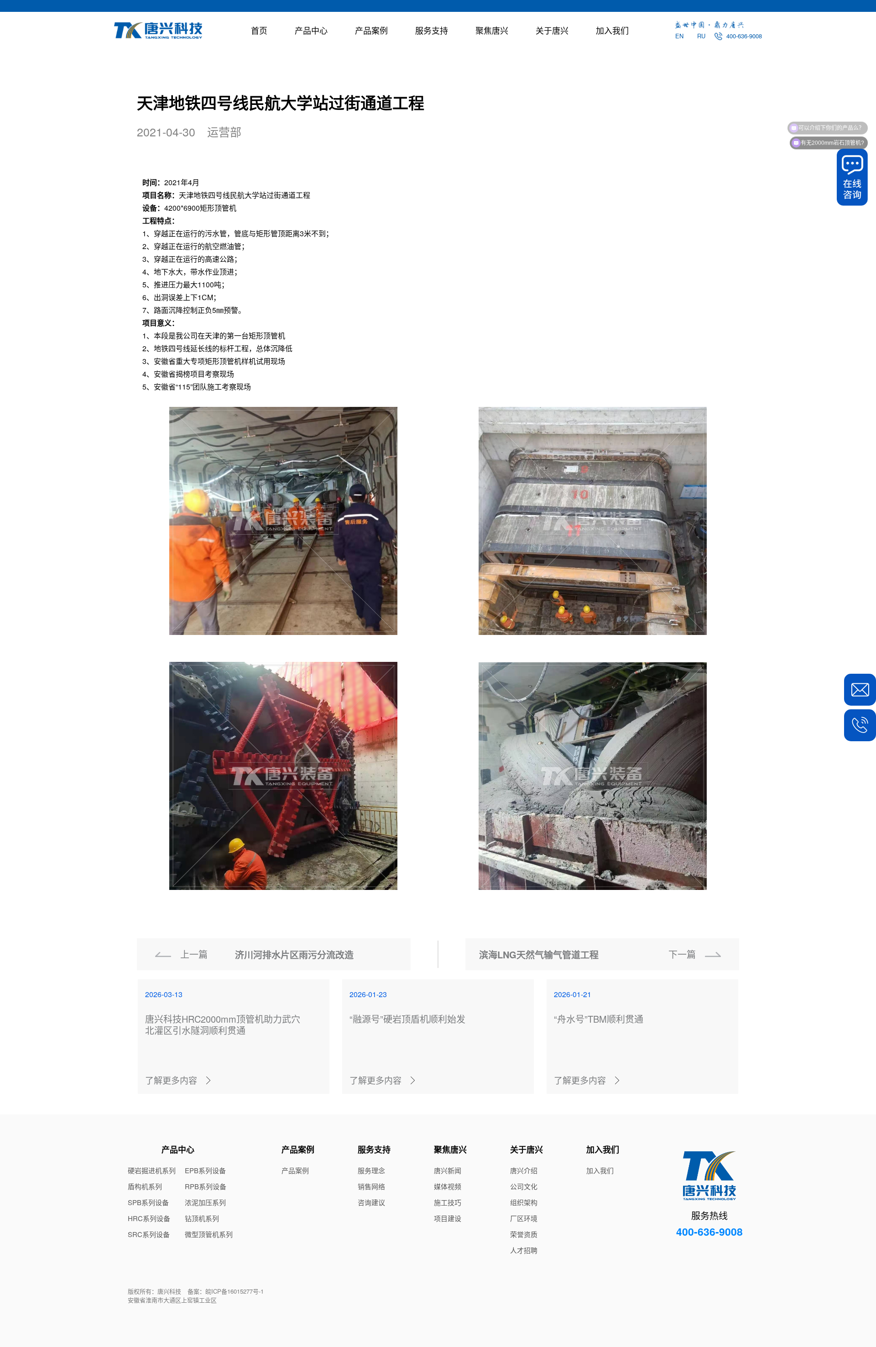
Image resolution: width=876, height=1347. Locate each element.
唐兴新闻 (447, 1170)
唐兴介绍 (523, 1170)
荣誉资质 (523, 1234)
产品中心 (311, 30)
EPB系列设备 (205, 1170)
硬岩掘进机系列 (152, 1170)
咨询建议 (371, 1202)
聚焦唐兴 (491, 30)
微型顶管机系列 (209, 1234)
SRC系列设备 (149, 1234)
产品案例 (371, 30)
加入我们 (612, 30)
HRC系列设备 (149, 1218)
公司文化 (523, 1186)
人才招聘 (523, 1250)
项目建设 (447, 1218)
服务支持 (431, 30)
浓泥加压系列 (205, 1202)
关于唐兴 (552, 30)
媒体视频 (447, 1186)
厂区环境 (523, 1218)
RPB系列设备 (205, 1186)
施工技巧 (447, 1202)
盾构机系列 (145, 1186)
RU (701, 35)
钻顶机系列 (202, 1218)
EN (679, 35)
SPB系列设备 (148, 1202)
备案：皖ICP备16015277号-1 (226, 1291)
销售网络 (371, 1186)
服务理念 (371, 1170)
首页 (259, 30)
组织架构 (523, 1202)
